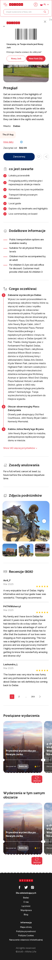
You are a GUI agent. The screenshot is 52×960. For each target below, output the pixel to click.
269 (33, 697)
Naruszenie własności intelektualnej (26, 940)
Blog (26, 914)
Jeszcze (37, 781)
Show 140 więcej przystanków (19, 448)
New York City (36, 58)
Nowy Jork (16, 58)
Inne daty (8, 142)
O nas (26, 902)
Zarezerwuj (19, 156)
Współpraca (26, 910)
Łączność (26, 906)
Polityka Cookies (26, 935)
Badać (26, 898)
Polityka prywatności (26, 931)
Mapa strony (26, 927)
